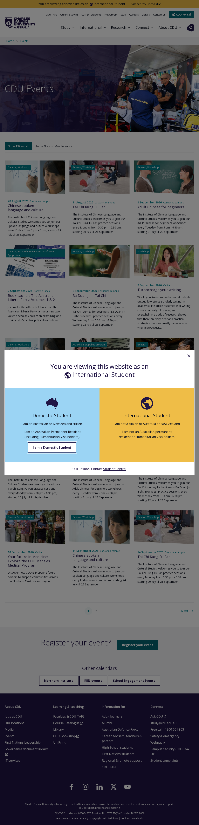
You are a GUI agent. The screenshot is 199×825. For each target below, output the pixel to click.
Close (189, 356)
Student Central (114, 469)
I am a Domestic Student (52, 447)
